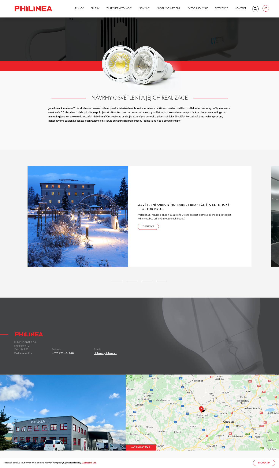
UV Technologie (197, 8)
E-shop (79, 8)
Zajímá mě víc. (89, 463)
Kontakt (240, 8)
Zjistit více (148, 227)
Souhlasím (264, 463)
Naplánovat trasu (141, 447)
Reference (221, 8)
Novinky (144, 8)
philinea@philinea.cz (105, 353)
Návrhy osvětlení (168, 8)
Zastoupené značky (119, 8)
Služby (95, 8)
